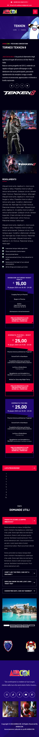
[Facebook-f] (17, 86)
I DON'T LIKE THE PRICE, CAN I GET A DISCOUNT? (17, 573)
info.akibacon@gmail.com (23, 5)
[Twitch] (32, 695)
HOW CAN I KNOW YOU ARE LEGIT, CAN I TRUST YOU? (18, 582)
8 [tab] (26, 627)
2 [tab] (13, 625)
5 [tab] (32, 625)
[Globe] (11, 86)
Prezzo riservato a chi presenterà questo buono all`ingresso (19, 319)
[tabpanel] (19, 611)
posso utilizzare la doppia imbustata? (15, 521)
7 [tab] (19, 627)
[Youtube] (27, 86)
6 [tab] (13, 627)
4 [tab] (25, 625)
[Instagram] (22, 86)
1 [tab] (6, 625)
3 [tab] (19, 625)
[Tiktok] (13, 695)
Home (15, 30)
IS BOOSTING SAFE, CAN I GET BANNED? (18, 591)
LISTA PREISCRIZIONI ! (12, 468)
